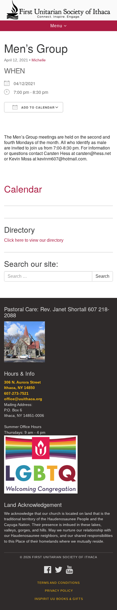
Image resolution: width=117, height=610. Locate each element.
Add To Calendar (37, 107)
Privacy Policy (59, 590)
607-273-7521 (16, 393)
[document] (58, 164)
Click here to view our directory (33, 240)
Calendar (23, 188)
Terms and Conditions (58, 582)
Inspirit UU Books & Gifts (59, 598)
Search (102, 276)
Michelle (39, 60)
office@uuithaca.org (23, 399)
